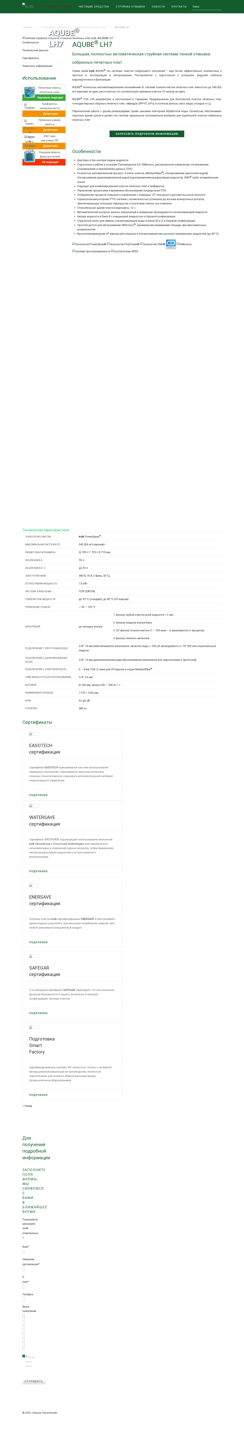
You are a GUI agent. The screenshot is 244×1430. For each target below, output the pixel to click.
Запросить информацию (37, 66)
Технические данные (35, 50)
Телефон (27, 1294)
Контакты (179, 6)
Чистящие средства (93, 6)
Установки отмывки (56, 6)
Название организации (30, 1262)
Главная (27, 27)
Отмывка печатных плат (91, 27)
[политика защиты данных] (24, 1361)
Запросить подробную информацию (147, 133)
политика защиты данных (30, 1361)
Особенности (30, 42)
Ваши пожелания (29, 1309)
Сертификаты (30, 58)
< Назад (27, 1106)
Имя (25, 1246)
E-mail (24, 1279)
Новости (158, 6)
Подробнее (38, 795)
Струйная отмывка (130, 6)
